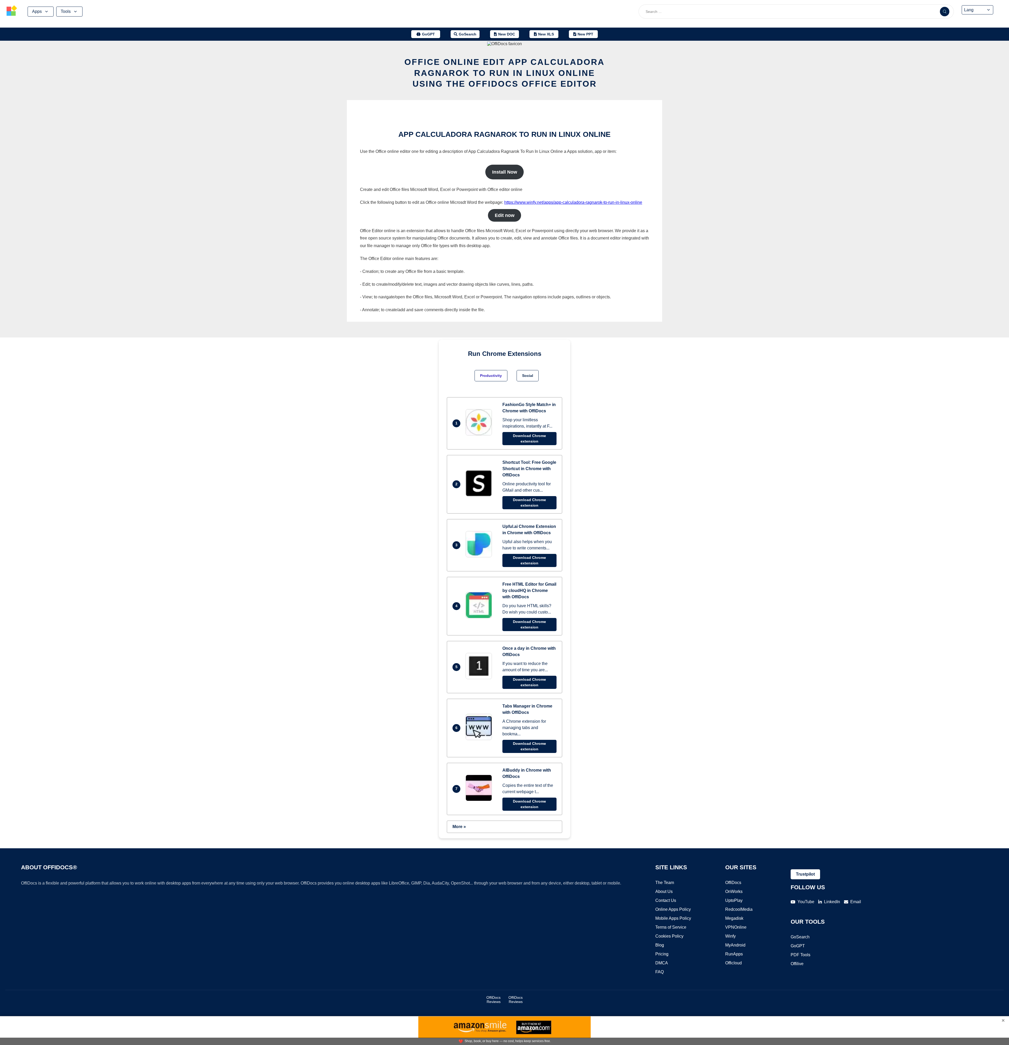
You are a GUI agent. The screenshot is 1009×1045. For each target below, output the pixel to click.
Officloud (733, 963)
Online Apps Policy (673, 909)
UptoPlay (734, 900)
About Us (664, 891)
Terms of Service (670, 927)
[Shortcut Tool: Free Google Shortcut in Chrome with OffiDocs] (480, 495)
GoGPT (798, 946)
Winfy (730, 936)
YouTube (805, 902)
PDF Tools (800, 955)
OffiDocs (733, 882)
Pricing (661, 954)
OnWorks (734, 891)
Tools (66, 11)
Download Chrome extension (529, 438)
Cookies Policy (669, 936)
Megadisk (734, 918)
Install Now (504, 172)
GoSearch (800, 937)
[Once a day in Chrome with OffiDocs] (480, 677)
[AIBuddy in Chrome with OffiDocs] (480, 799)
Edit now (504, 215)
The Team (664, 882)
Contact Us (665, 900)
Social (527, 375)
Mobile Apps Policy (673, 918)
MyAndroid (735, 945)
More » (459, 826)
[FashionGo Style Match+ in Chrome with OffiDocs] (480, 434)
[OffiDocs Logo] (12, 11)
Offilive (797, 963)
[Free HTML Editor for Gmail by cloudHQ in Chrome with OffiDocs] (480, 617)
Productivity (491, 375)
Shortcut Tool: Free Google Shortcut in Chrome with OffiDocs (529, 468)
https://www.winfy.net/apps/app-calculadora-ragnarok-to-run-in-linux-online (573, 202)
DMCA (661, 963)
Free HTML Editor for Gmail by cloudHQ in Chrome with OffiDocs (529, 590)
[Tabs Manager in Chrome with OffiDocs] (480, 738)
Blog (659, 945)
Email (855, 902)
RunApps (734, 954)
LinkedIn (832, 902)
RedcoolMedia (739, 909)
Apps (37, 11)
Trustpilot (805, 874)
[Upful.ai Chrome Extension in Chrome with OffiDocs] (480, 556)
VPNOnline (736, 927)
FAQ (659, 972)
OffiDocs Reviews (493, 999)
